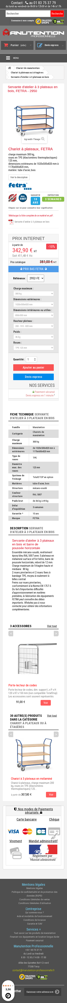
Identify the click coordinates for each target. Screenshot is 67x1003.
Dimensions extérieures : (27, 299)
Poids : (17, 331)
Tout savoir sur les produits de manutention (35, 933)
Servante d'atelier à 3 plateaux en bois (32, 222)
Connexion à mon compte (22, 20)
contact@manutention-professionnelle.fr (33, 970)
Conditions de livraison (34, 920)
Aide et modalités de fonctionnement (34, 916)
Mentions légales (34, 888)
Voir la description (19, 177)
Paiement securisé (34, 940)
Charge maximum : (23, 288)
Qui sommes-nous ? (34, 912)
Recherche (57, 13)
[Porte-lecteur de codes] (32, 657)
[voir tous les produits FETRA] (20, 185)
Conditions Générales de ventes (34, 899)
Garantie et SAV (34, 923)
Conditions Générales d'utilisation (34, 903)
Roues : (17, 342)
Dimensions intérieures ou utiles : (32, 310)
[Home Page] (9, 68)
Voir (46, 702)
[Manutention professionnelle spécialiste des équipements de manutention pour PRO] (33, 32)
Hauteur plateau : (23, 320)
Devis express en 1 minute (40, 395)
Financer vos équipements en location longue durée (34, 936)
